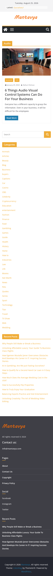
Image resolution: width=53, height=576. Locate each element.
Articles (5, 156)
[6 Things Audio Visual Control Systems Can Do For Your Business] (26, 62)
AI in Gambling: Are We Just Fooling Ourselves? (23, 365)
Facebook (6, 498)
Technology (7, 305)
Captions (6, 178)
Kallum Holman (29, 85)
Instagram (7, 504)
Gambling (6, 228)
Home (4, 251)
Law (4, 264)
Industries (6, 260)
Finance (5, 219)
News (4, 282)
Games (5, 232)
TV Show (6, 318)
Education (6, 205)
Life (3, 269)
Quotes (5, 291)
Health (5, 241)
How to (5, 255)
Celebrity (6, 196)
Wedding (6, 327)
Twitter (5, 509)
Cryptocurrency (9, 201)
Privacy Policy (8, 483)
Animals (6, 151)
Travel (5, 314)
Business (9, 80)
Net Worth (7, 278)
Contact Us (7, 471)
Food (4, 223)
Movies (5, 273)
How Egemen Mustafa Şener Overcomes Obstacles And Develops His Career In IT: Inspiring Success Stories (25, 358)
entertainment (8, 210)
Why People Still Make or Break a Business (21, 343)
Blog (4, 165)
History (5, 246)
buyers (5, 174)
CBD (4, 192)
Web (4, 323)
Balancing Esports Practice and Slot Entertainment (25, 394)
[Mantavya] (5, 29)
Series (5, 296)
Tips (17, 80)
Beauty (5, 160)
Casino (5, 187)
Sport (4, 300)
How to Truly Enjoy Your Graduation (18, 389)
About (5, 466)
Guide (5, 237)
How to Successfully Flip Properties (18, 385)
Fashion (5, 214)
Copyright (6, 477)
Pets (4, 287)
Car (3, 183)
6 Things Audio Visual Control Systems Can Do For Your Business (23, 94)
